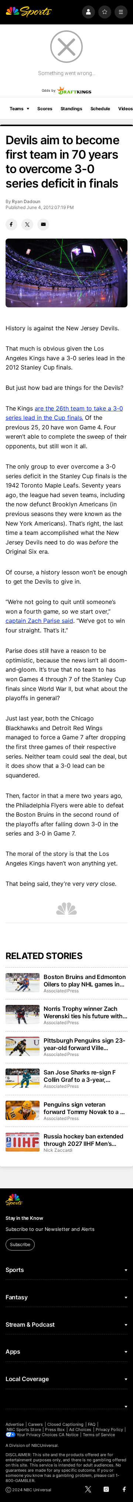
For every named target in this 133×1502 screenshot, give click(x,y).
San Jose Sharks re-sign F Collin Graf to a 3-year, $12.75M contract (80, 1076)
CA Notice (68, 1434)
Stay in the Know (24, 1218)
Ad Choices (80, 1429)
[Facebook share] (11, 224)
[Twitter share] (27, 224)
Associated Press (61, 990)
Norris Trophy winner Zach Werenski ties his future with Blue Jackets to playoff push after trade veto (83, 1012)
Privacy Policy (109, 1429)
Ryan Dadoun (26, 201)
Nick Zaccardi (58, 1150)
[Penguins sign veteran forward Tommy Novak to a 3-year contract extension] (23, 1110)
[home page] (29, 12)
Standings (71, 108)
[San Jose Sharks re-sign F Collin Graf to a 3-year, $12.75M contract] (23, 1078)
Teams (17, 108)
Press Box (55, 1429)
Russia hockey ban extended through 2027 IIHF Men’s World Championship (83, 1140)
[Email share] (43, 224)
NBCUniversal (44, 1445)
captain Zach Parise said (39, 620)
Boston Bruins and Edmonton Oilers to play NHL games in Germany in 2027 (85, 980)
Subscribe (20, 1244)
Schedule (100, 108)
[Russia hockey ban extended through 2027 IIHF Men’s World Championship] (23, 1142)
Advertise (15, 1424)
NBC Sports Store (24, 1429)
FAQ (91, 1424)
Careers (35, 1424)
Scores (44, 108)
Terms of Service (99, 1434)
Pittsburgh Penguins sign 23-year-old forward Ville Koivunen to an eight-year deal (84, 1044)
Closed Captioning (65, 1424)
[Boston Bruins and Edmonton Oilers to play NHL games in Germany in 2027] (23, 982)
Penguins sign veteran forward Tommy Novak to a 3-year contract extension (85, 1108)
